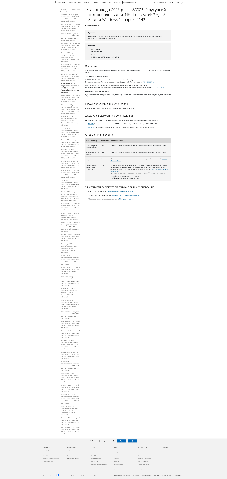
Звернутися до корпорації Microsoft (122, 475)
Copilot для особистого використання (51, 453)
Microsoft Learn (141, 453)
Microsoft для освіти (95, 450)
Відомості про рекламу (167, 475)
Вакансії (163, 450)
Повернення (70, 455)
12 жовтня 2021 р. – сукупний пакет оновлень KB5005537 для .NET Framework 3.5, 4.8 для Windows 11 (70, 421)
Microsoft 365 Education (96, 458)
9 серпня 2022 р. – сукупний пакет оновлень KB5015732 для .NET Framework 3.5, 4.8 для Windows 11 (70, 315)
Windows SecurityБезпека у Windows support (126, 195)
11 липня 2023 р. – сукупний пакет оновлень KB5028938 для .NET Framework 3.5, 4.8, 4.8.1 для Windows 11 (70, 164)
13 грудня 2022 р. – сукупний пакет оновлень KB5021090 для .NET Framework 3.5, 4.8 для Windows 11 (70, 237)
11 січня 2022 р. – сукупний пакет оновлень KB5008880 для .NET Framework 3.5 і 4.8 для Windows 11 (70, 388)
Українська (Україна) (49, 475)
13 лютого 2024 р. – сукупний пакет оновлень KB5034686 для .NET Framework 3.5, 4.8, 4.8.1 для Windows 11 (70, 68)
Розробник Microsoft (142, 450)
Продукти (86, 2)
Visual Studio (141, 470)
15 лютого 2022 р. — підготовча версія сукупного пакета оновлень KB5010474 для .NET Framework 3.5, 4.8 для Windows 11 (70, 366)
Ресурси (116, 2)
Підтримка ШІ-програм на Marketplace (146, 455)
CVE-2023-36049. (159, 88)
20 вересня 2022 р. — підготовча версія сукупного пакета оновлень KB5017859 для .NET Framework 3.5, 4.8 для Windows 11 (70, 281)
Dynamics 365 (117, 458)
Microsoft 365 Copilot (118, 467)
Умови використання (146, 475)
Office (79, 2)
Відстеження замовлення (73, 458)
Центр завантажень (71, 453)
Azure (115, 455)
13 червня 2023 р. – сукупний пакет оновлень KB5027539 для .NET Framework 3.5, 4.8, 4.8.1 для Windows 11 (70, 174)
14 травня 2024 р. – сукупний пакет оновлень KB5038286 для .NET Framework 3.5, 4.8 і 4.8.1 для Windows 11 (70, 46)
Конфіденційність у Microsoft (168, 453)
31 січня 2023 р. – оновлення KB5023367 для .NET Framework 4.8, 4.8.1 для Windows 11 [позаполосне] (70, 216)
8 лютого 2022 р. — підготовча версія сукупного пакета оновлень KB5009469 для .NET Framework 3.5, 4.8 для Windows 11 (70, 377)
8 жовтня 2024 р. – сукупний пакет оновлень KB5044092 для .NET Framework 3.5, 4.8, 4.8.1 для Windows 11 (70, 18)
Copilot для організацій (48, 450)
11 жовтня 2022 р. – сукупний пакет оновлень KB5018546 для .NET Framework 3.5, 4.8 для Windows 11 (70, 270)
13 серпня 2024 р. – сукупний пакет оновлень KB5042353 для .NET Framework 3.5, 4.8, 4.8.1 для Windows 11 (70, 27)
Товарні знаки (157, 475)
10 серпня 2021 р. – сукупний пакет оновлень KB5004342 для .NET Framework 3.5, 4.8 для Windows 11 (70, 430)
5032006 (91, 127)
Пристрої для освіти (95, 453)
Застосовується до (93, 25)
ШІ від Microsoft (117, 450)
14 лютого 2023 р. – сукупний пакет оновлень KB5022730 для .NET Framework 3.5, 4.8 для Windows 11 (70, 207)
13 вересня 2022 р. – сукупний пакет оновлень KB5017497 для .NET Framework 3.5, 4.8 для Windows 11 (69, 292)
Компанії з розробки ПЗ (143, 467)
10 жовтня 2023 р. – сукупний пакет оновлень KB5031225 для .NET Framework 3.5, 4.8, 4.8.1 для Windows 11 (70, 98)
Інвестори (164, 455)
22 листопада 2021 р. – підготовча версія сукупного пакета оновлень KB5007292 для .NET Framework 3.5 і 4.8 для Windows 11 (70, 399)
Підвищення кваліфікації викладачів (99, 464)
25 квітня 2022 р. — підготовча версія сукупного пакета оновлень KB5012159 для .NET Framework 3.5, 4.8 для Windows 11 (70, 344)
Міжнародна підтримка (126, 199)
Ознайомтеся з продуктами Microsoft (51, 458)
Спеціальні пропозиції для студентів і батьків (101, 467)
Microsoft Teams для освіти (97, 455)
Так (121, 441)
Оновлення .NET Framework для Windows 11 (70, 11)
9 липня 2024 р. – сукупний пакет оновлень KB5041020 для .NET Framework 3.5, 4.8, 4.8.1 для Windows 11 (70, 37)
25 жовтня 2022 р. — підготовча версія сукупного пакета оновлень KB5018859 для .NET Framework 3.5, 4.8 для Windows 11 (70, 260)
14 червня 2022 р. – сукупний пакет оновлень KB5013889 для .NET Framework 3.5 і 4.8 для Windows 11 (70, 324)
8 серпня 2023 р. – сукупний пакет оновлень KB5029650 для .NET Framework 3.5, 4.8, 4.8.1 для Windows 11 (70, 143)
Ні (132, 441)
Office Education (94, 461)
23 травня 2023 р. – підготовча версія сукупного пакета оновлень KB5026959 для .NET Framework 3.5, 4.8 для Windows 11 (70, 184)
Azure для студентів (95, 470)
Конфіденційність (136, 475)
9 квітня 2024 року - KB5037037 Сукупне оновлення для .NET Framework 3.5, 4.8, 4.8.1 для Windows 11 (70, 57)
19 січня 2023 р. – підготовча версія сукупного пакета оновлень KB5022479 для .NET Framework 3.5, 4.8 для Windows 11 (70, 227)
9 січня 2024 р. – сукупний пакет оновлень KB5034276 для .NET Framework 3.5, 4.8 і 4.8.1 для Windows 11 (70, 77)
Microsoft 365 (72, 2)
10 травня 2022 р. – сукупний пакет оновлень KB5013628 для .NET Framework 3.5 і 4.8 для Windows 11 (70, 334)
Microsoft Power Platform (143, 464)
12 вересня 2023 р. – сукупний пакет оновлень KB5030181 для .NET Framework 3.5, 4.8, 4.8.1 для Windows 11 (70, 121)
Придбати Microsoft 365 (129, 2)
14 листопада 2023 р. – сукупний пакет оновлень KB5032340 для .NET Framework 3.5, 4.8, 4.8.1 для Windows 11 (70, 88)
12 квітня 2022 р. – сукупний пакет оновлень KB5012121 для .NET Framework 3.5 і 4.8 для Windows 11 (70, 355)
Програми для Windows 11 (48, 461)
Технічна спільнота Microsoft (144, 458)
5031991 (91, 124)
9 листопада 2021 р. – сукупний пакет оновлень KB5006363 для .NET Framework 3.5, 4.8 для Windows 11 (69, 410)
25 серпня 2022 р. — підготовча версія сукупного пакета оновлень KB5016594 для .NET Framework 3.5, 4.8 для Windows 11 (70, 304)
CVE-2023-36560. (148, 82)
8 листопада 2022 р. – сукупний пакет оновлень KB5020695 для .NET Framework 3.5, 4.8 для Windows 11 (69, 248)
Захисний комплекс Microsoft (120, 453)
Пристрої (96, 2)
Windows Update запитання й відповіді (120, 191)
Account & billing (106, 2)
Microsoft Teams (117, 470)
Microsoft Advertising (118, 464)
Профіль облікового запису (73, 450)
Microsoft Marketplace (143, 461)
